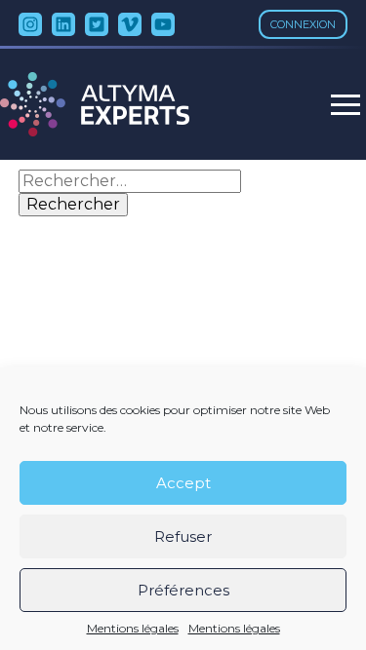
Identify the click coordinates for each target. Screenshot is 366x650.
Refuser (183, 536)
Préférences (183, 590)
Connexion (303, 24)
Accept (183, 483)
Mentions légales (133, 628)
